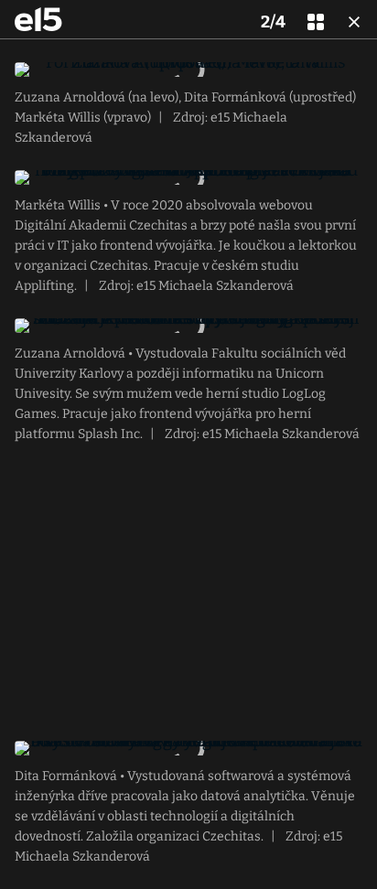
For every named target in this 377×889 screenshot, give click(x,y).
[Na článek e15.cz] (38, 19)
